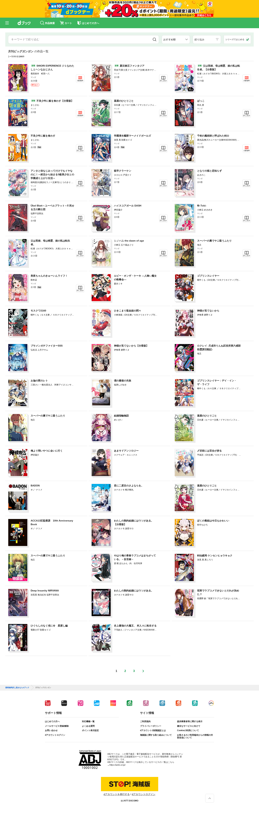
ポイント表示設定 (90, 730)
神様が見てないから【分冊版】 (131, 345)
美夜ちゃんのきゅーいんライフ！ (49, 275)
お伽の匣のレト (39, 380)
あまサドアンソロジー (126, 450)
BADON (35, 485)
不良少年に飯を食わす (43, 135)
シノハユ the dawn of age (129, 240)
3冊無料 (80, 81)
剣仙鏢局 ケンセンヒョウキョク (214, 555)
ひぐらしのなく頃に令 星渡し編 (49, 625)
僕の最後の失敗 (122, 380)
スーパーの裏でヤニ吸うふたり (214, 240)
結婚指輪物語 (121, 415)
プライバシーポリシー (150, 726)
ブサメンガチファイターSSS (47, 345)
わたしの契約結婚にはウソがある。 (133, 590)
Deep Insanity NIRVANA (45, 590)
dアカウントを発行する (117, 794)
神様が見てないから (208, 310)
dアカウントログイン (55, 735)
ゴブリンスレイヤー (208, 275)
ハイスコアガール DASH (127, 205)
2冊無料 (246, 81)
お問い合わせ (51, 730)
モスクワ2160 (38, 310)
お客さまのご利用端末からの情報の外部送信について (195, 736)
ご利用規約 (145, 721)
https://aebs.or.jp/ (117, 765)
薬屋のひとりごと (124, 100)
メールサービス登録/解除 (57, 726)
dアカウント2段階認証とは (153, 730)
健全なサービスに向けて (188, 726)
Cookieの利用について (188, 730)
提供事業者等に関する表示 (189, 721)
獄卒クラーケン (122, 170)
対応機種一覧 (88, 721)
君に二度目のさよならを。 (129, 485)
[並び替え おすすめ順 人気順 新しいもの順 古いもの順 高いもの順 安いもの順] (176, 39)
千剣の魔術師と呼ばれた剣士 (213, 135)
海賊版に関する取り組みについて (156, 735)
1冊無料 (80, 115)
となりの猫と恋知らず (209, 170)
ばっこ (201, 100)
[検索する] (154, 39)
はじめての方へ (52, 721)
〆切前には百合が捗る (209, 450)
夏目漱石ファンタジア (132, 65)
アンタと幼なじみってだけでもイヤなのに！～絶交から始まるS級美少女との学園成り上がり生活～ (52, 174)
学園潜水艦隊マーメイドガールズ (132, 135)
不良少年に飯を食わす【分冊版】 (54, 100)
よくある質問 (88, 726)
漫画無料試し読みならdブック (17, 687)
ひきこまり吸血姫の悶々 (127, 310)
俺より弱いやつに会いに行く (47, 450)
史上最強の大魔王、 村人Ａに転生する (135, 625)
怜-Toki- (201, 205)
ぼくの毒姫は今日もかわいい (213, 520)
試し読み (163, 81)
